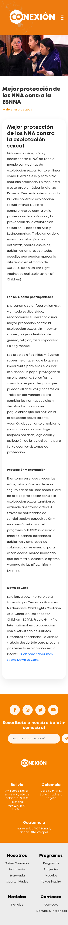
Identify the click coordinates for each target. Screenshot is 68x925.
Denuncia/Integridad (51, 911)
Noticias (17, 905)
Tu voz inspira (51, 882)
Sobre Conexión (17, 863)
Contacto (51, 905)
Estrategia (17, 876)
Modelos (51, 876)
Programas (51, 863)
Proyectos (51, 869)
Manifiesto (17, 869)
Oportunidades (17, 882)
